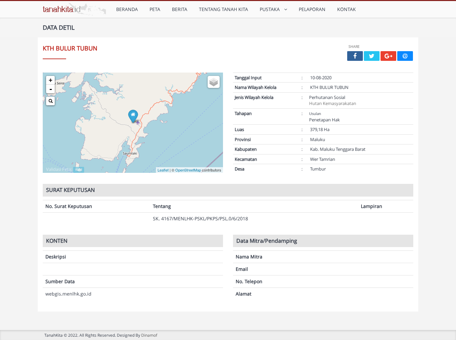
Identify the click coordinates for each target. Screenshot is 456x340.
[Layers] (214, 82)
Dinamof (149, 335)
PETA (155, 9)
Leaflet (163, 170)
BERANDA (127, 9)
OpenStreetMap (188, 170)
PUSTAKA (271, 9)
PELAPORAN (312, 9)
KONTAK (346, 9)
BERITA (179, 9)
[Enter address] (50, 101)
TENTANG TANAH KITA (223, 9)
